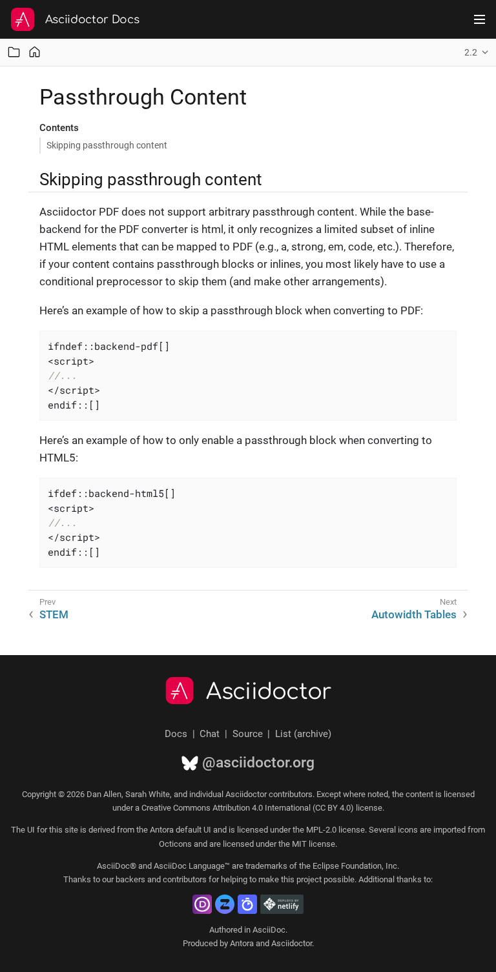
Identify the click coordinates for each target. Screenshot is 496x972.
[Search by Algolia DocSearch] (247, 904)
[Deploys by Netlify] (282, 904)
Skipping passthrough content (106, 145)
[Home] (34, 52)
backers (130, 879)
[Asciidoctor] (22, 19)
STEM (53, 614)
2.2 (470, 52)
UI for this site (52, 830)
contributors (185, 879)
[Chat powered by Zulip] (224, 904)
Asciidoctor (269, 692)
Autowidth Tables (414, 614)
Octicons (175, 844)
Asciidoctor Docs (92, 19)
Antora (242, 943)
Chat (210, 734)
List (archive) (303, 734)
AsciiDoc (269, 930)
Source (247, 734)
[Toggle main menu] (479, 19)
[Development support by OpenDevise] (202, 904)
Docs (176, 734)
